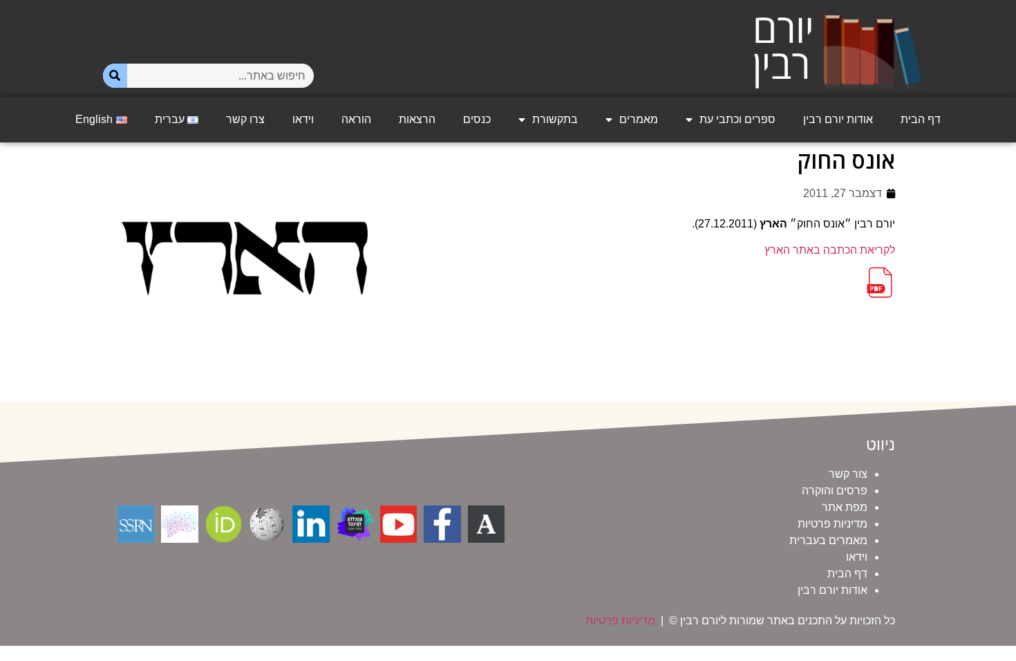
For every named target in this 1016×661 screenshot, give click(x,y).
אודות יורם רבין (838, 119)
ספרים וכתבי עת (737, 119)
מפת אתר (844, 507)
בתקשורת (555, 119)
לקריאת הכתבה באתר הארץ (829, 250)
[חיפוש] (115, 76)
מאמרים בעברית (828, 540)
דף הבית (921, 119)
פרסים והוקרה (834, 490)
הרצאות (417, 119)
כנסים (477, 119)
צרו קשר (245, 119)
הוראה (356, 119)
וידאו (303, 119)
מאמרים (638, 119)
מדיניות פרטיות (832, 524)
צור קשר (848, 474)
